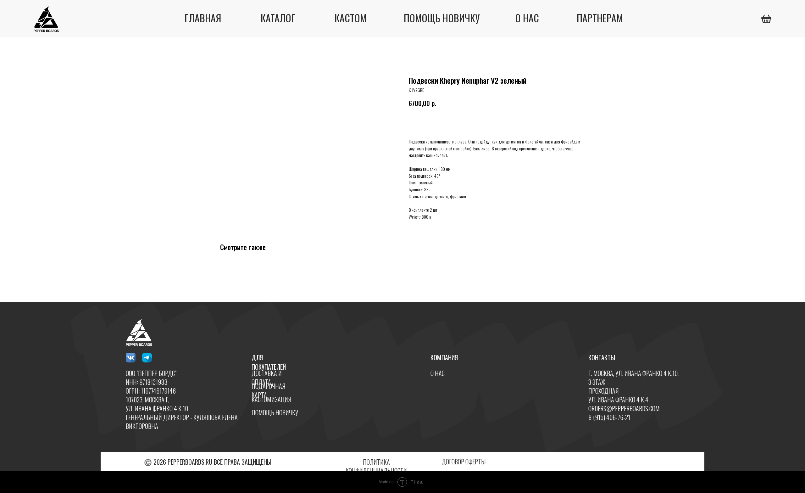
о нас (527, 17)
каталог (278, 17)
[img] (766, 19)
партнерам (600, 17)
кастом (351, 17)
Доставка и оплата (267, 377)
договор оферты (464, 461)
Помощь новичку (275, 412)
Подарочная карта (269, 390)
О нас (437, 373)
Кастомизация (271, 399)
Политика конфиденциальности (376, 466)
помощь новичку (442, 17)
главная (203, 17)
